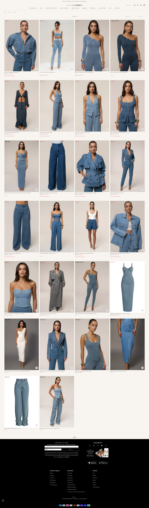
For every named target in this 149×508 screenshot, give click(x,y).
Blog (94, 473)
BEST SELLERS (75, 8)
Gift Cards (95, 477)
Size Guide (52, 475)
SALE (110, 8)
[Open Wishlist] (137, 5)
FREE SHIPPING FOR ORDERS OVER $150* (74, 1)
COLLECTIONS (102, 8)
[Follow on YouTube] (102, 445)
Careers (94, 482)
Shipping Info (70, 480)
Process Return (53, 482)
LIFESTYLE (117, 8)
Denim (14, 12)
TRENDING (92, 8)
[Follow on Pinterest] (98, 445)
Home (5, 12)
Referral (94, 480)
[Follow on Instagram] (94, 445)
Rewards (51, 473)
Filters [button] (140, 16)
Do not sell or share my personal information (76, 491)
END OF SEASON (64, 8)
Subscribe (70, 449)
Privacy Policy (70, 482)
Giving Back (69, 475)
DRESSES (84, 8)
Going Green (70, 477)
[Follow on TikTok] (106, 445)
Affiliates (94, 475)
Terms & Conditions (71, 484)
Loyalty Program (96, 487)
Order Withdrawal (53, 484)
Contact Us (52, 477)
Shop (9, 12)
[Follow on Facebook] (89, 445)
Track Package (52, 480)
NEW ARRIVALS (33, 8)
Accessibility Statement (72, 489)
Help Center (69, 473)
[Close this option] (3, 500)
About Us (94, 484)
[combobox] (131, 16)
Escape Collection (51, 8)
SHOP (41, 8)
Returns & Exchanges (71, 487)
